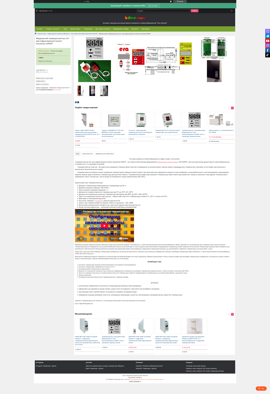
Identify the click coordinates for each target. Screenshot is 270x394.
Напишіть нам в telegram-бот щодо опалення (201, 368)
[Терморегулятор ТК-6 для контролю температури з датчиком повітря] (168, 120)
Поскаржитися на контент (139, 379)
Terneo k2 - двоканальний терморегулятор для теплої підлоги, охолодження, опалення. (140, 132)
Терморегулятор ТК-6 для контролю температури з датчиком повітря (167, 131)
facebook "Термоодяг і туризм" (146, 368)
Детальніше (153, 6)
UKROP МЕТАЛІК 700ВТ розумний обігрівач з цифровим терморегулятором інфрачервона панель (139, 339)
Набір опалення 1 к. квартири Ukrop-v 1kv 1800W (221, 131)
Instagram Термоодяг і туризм (46, 366)
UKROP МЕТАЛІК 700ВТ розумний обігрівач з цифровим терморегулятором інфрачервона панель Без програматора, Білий (166, 339)
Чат (262, 388)
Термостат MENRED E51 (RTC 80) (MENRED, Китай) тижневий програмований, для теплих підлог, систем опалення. (113, 133)
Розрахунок (88, 29)
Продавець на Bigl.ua (135, 377)
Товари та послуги (52, 29)
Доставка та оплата (103, 29)
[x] (78, 102)
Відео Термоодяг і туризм (94, 368)
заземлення (99, 201)
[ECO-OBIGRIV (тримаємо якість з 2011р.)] (135, 17)
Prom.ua (145, 375)
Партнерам (145, 29)
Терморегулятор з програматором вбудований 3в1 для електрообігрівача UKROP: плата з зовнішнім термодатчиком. (193, 133)
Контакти (135, 29)
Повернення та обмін (120, 29)
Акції (65, 29)
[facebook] (76, 102)
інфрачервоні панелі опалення (168, 162)
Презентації (42, 33)
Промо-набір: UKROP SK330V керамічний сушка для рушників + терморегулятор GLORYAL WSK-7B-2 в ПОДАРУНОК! (87, 133)
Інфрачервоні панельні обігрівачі (58, 33)
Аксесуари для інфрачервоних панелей (84, 33)
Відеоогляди (75, 29)
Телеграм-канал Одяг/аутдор (196, 366)
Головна (39, 29)
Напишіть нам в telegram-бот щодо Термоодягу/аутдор (205, 371)
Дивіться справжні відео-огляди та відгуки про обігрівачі (105, 366)
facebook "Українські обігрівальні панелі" (149, 366)
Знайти (194, 10)
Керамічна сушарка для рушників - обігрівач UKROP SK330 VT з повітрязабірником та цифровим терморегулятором (193, 339)
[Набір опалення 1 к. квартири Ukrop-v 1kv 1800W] (221, 120)
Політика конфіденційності (156, 379)
